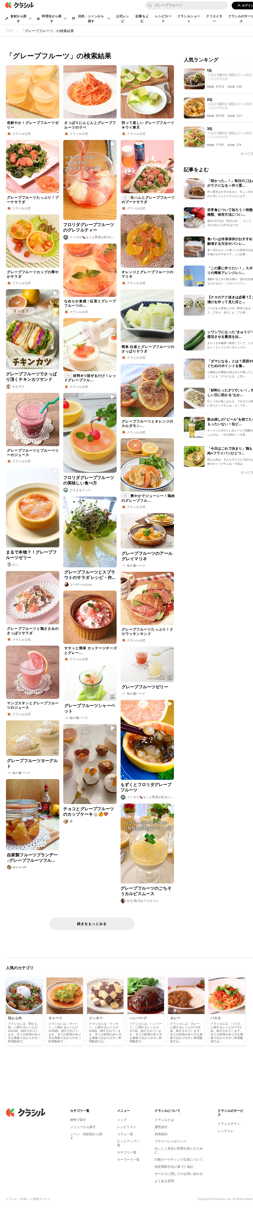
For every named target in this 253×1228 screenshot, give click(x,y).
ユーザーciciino (81, 584)
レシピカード (163, 18)
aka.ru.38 (19, 867)
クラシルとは (164, 1120)
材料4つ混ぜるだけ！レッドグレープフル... (90, 377)
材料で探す (78, 1120)
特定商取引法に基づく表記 (174, 1167)
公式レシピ (122, 18)
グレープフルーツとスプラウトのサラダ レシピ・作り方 (89, 575)
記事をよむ (142, 18)
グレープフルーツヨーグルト (32, 763)
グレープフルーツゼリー (145, 686)
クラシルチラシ (229, 1124)
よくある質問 (164, 1181)
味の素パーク (136, 565)
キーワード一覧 (128, 1159)
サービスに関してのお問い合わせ (179, 1174)
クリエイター (214, 18)
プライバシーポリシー (171, 1141)
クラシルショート (188, 18)
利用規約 (161, 1134)
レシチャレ (226, 1131)
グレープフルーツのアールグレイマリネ (147, 556)
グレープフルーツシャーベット (89, 708)
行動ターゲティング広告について (179, 1159)
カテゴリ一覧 (126, 1152)
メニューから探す (83, 1127)
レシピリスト (126, 1127)
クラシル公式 (21, 133)
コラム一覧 (125, 1134)
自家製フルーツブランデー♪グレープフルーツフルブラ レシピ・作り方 (32, 857)
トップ (122, 1120)
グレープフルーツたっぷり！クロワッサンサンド (147, 631)
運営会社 (161, 1127)
